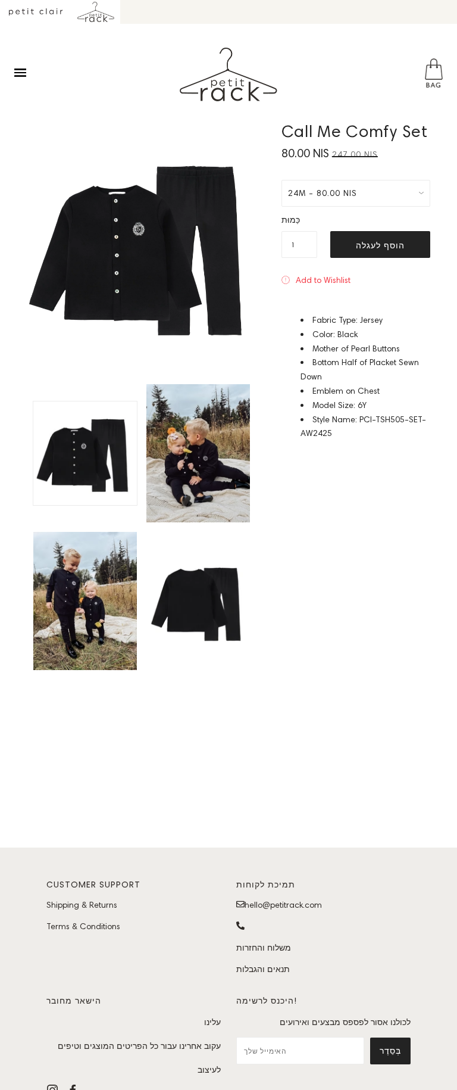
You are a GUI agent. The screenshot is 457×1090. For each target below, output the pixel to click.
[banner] (228, 74)
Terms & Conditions (83, 926)
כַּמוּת (290, 220)
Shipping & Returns (81, 904)
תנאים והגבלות (263, 969)
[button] (315, 280)
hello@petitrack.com (283, 904)
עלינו (212, 1022)
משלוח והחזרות (263, 947)
